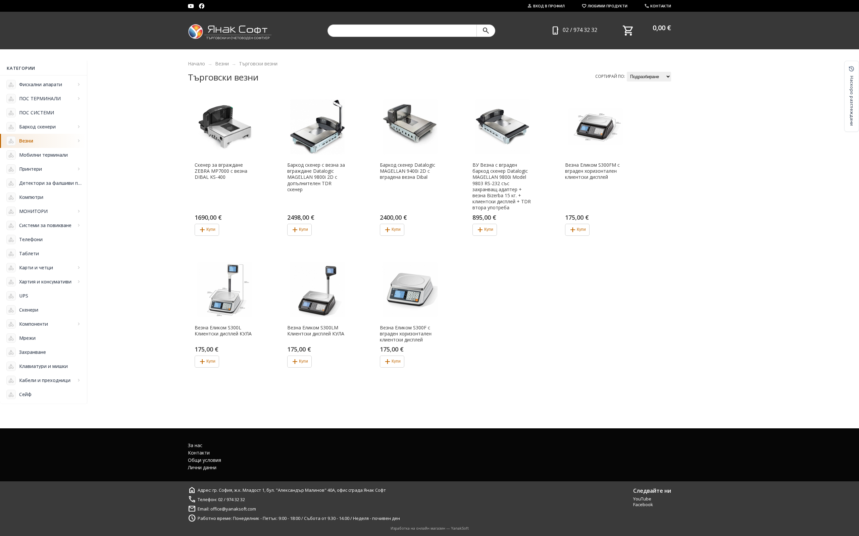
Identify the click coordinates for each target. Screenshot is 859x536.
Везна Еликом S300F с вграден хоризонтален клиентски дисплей (406, 334)
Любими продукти (604, 6)
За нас (195, 445)
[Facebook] (201, 6)
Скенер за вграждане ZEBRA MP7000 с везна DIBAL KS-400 (221, 171)
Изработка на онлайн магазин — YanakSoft (430, 528)
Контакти (657, 6)
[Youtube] (191, 6)
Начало (196, 63)
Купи (206, 229)
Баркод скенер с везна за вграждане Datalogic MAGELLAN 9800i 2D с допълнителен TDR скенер (316, 177)
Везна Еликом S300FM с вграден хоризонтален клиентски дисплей (592, 171)
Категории (21, 68)
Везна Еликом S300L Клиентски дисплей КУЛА (223, 331)
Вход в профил (546, 6)
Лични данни (202, 467)
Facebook (643, 504)
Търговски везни (258, 63)
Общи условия (204, 460)
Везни (222, 63)
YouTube (642, 499)
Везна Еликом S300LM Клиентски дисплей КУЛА (315, 331)
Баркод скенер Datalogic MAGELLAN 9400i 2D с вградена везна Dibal (407, 171)
